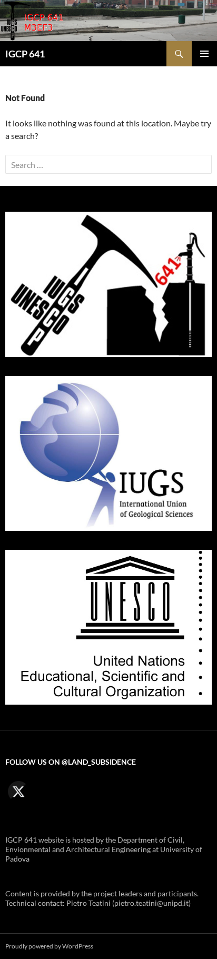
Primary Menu (204, 53)
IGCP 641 (25, 54)
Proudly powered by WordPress (49, 946)
